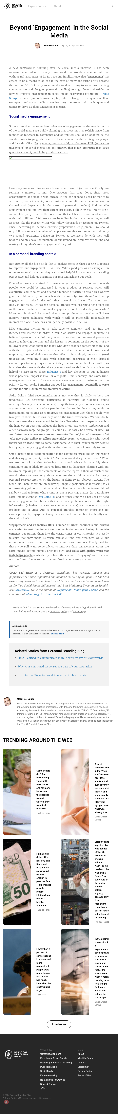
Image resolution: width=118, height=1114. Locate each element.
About (57, 6)
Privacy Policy (85, 1071)
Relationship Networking (52, 1079)
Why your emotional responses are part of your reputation (55, 666)
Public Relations (48, 1066)
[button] (59, 1024)
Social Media (47, 1071)
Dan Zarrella (46, 497)
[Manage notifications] (6, 1102)
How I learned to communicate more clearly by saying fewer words (60, 658)
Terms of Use (84, 1075)
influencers (54, 371)
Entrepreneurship (48, 1075)
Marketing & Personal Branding (56, 1062)
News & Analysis (48, 1084)
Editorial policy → (59, 633)
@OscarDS (22, 590)
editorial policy (58, 611)
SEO (42, 1088)
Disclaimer (83, 1066)
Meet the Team (85, 1058)
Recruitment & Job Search (53, 1058)
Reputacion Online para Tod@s (77, 590)
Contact (82, 1062)
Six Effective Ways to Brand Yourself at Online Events (52, 675)
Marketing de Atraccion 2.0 (43, 594)
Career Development (50, 1054)
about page (79, 611)
